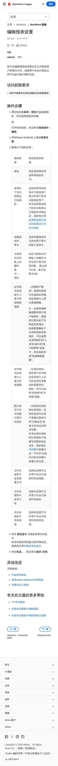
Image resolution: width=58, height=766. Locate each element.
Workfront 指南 (38, 24)
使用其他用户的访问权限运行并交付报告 (37, 223)
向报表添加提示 (32, 545)
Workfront (21, 24)
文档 (9, 24)
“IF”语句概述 (18, 602)
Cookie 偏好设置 (14, 753)
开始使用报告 (18, 574)
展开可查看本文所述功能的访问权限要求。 (30, 93)
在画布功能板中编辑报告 (25, 608)
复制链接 (23, 45)
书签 (12, 45)
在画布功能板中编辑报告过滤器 (28, 615)
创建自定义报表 (20, 584)
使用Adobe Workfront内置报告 (27, 579)
